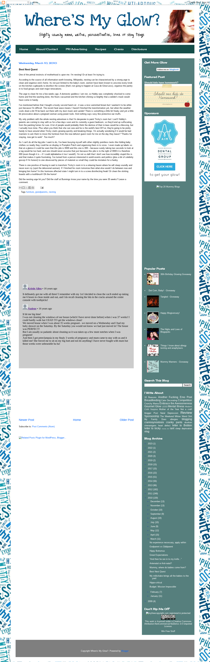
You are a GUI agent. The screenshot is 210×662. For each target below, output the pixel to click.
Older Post (127, 420)
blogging (187, 419)
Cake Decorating (169, 400)
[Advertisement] (76, 393)
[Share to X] (26, 187)
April (152, 535)
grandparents (41, 192)
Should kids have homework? (161, 82)
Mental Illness (176, 406)
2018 (150, 464)
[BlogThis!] (23, 187)
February (154, 592)
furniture (30, 192)
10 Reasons (150, 397)
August (154, 518)
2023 (150, 443)
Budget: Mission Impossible (163, 586)
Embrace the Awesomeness (175, 403)
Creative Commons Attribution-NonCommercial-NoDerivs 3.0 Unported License (168, 624)
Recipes (100, 49)
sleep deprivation (183, 428)
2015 (150, 477)
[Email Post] (41, 187)
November (155, 505)
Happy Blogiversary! (170, 313)
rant (172, 428)
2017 (150, 468)
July (152, 522)
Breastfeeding (152, 400)
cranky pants (174, 422)
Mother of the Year (169, 409)
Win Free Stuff (168, 631)
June (153, 526)
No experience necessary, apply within (168, 542)
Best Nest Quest (158, 571)
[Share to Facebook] (29, 187)
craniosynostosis (154, 422)
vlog (146, 431)
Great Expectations (159, 555)
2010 (150, 498)
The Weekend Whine (170, 416)
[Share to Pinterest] (32, 187)
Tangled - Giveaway (169, 297)
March (153, 539)
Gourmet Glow (152, 406)
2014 (150, 481)
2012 (150, 489)
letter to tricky (152, 428)
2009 (150, 601)
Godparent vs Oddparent (161, 546)
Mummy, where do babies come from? (168, 567)
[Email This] (20, 187)
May (152, 530)
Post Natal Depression (166, 413)
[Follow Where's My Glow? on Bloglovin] (168, 70)
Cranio (119, 49)
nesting (52, 192)
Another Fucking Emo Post (175, 397)
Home (24, 49)
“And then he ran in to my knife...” (166, 559)
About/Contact (47, 49)
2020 (150, 456)
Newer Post (26, 420)
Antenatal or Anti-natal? (161, 563)
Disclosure (139, 49)
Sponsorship (151, 416)
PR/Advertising (76, 49)
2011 (150, 493)
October (154, 510)
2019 (150, 460)
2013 (150, 485)
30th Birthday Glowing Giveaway (175, 274)
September (155, 514)
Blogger (124, 651)
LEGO (165, 406)
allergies (174, 419)
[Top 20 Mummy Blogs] (168, 186)
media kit (165, 429)
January (154, 596)
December (155, 501)
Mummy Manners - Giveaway (174, 362)
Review (186, 412)
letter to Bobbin (182, 425)
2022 (150, 448)
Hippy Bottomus (157, 551)
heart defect (164, 425)
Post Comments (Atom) (43, 426)
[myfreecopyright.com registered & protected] (168, 613)
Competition (185, 400)
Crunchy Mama (151, 403)
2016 (150, 473)
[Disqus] (76, 239)
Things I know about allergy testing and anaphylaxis (173, 346)
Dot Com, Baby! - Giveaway (162, 290)
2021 (150, 452)
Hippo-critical (156, 582)
